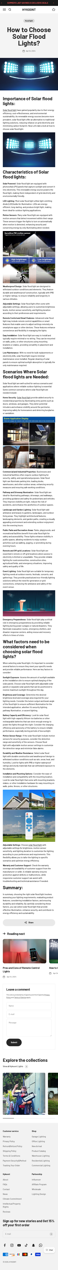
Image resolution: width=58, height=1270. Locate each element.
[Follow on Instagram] (12, 1245)
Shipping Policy (9, 1151)
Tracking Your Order (11, 1165)
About (5, 1179)
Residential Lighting (41, 1161)
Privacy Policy (9, 1141)
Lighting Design (39, 1194)
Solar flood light (9, 110)
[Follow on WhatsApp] (41, 1245)
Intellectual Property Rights (12, 1205)
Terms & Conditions (11, 1156)
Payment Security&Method (14, 1161)
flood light (29, 21)
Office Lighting (38, 1141)
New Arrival (37, 1146)
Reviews (6, 1212)
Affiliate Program (39, 1184)
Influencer (36, 1179)
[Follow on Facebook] (5, 1245)
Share (31, 922)
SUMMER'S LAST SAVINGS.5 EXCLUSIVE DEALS (22, 3)
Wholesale (36, 1189)
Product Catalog (39, 1151)
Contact (6, 1189)
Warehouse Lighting (41, 1156)
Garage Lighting (39, 1136)
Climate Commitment (12, 1199)
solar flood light (35, 845)
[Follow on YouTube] (19, 1245)
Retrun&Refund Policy (12, 1146)
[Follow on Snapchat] (33, 1245)
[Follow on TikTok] (26, 1245)
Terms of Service (20, 997)
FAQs (5, 1184)
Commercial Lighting (41, 1165)
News (5, 1194)
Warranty (7, 1136)
